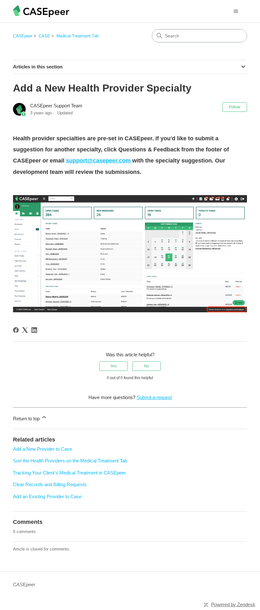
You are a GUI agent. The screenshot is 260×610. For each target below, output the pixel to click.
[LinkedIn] (34, 330)
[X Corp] (25, 330)
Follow (234, 107)
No (146, 366)
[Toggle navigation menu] (235, 11)
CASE (44, 36)
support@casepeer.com (99, 160)
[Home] (41, 11)
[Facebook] (16, 330)
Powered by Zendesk (233, 604)
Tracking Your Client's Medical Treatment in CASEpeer (69, 472)
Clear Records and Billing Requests (50, 484)
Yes (113, 366)
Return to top (27, 418)
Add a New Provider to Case (42, 449)
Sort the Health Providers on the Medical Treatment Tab (70, 460)
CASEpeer (22, 36)
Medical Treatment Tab (77, 36)
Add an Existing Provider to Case (47, 496)
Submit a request (154, 397)
